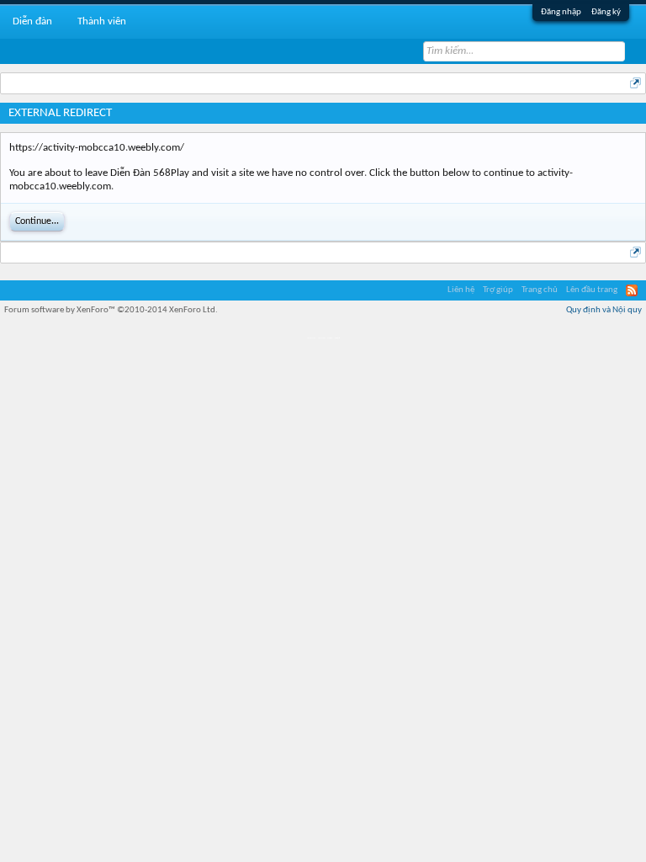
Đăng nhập (561, 12)
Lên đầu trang (591, 290)
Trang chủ (540, 290)
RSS (632, 290)
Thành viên (101, 21)
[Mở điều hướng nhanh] (635, 82)
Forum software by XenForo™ (111, 310)
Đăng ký (606, 12)
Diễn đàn (32, 21)
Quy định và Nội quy (604, 310)
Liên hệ (460, 290)
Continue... (37, 221)
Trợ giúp (498, 290)
